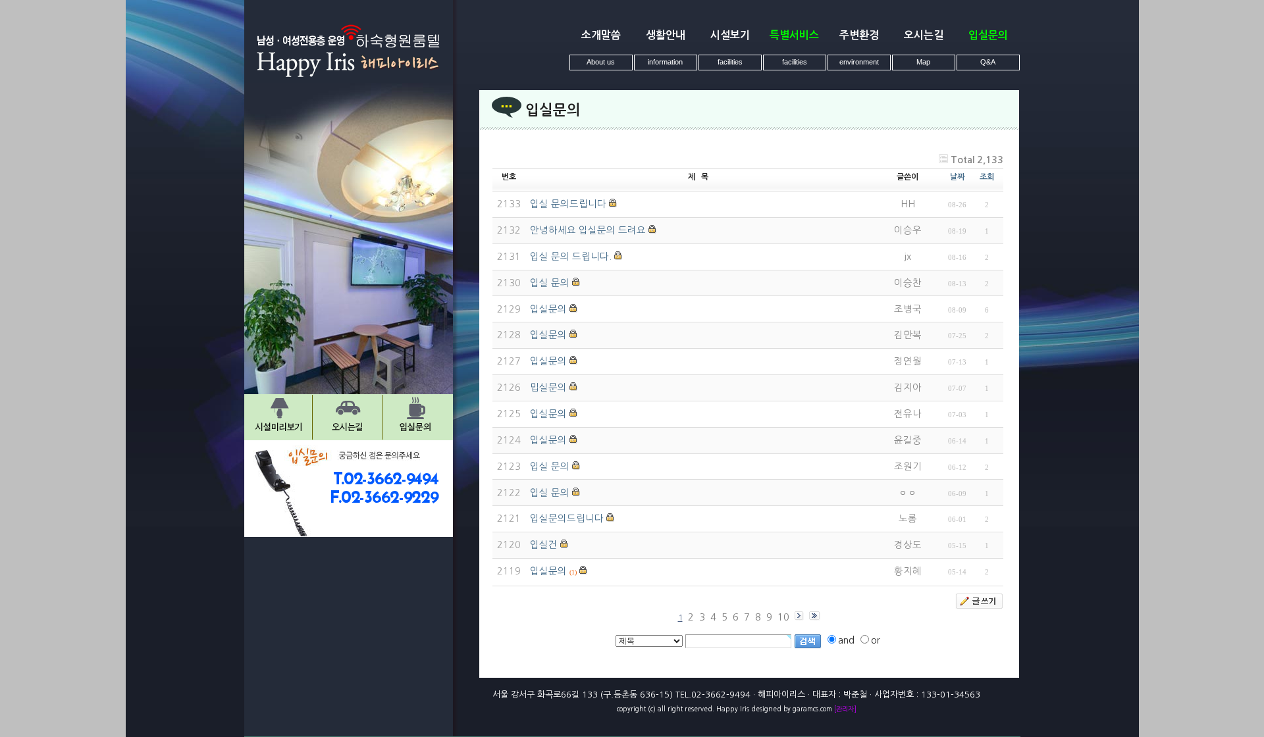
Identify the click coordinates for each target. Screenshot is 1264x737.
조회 (987, 177)
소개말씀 (601, 35)
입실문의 (988, 35)
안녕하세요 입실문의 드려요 (588, 230)
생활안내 (665, 35)
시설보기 (730, 35)
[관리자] (845, 708)
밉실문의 (548, 387)
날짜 (957, 177)
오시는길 (923, 35)
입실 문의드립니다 (568, 204)
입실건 (544, 544)
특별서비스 (794, 35)
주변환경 (859, 35)
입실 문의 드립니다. (571, 256)
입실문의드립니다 (567, 518)
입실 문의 (549, 283)
